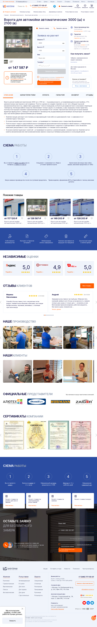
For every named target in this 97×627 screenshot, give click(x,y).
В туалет (22, 583)
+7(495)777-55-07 (20, 164)
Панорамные (38, 589)
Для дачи (22, 592)
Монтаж (66, 483)
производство (78, 31)
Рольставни (23, 577)
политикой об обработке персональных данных (52, 78)
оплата (83, 45)
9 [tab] (52, 315)
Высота (39, 47)
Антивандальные (24, 580)
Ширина (40, 39)
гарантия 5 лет (87, 485)
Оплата (45, 95)
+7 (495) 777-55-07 (39, 5)
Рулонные (6, 580)
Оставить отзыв (55, 569)
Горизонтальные (8, 583)
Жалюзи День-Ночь (39, 12)
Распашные (38, 586)
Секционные (38, 580)
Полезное (76, 1)
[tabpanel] (18, 42)
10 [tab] (53, 315)
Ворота (37, 577)
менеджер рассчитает (17, 79)
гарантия (77, 38)
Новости (67, 569)
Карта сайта (54, 609)
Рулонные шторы (25, 12)
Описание (8, 95)
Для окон (22, 586)
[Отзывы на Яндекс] (87, 596)
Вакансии (61, 609)
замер (31, 483)
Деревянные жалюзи (55, 12)
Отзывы (89, 95)
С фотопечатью (24, 595)
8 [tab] (51, 315)
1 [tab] (43, 315)
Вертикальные (8, 586)
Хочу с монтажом (81, 86)
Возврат (75, 95)
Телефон (40, 62)
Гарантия (60, 95)
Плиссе (5, 589)
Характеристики (27, 95)
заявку (10, 485)
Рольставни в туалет (87, 12)
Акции (52, 1)
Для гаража (22, 589)
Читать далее (56, 309)
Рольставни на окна (71, 12)
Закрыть (12, 621)
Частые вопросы (88, 569)
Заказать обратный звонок (85, 583)
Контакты (91, 1)
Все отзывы (87, 286)
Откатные (37, 583)
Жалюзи (6, 577)
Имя (38, 54)
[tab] (8, 95)
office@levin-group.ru (88, 589)
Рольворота (38, 595)
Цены (45, 1)
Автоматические (8, 592)
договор (53, 483)
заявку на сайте (19, 163)
